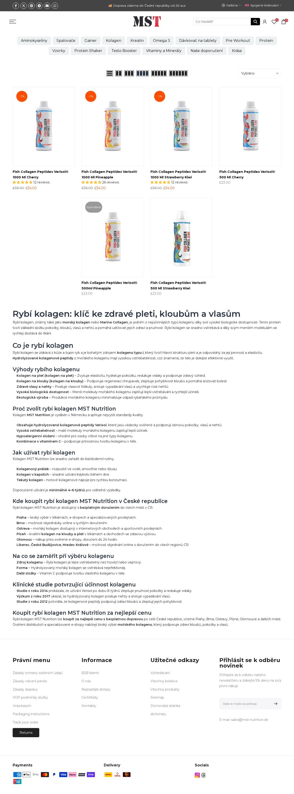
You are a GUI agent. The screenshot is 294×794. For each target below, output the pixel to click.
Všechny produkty (165, 689)
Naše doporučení (207, 51)
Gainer (91, 40)
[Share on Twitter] (23, 6)
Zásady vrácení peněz (30, 681)
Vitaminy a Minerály (163, 51)
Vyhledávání (160, 673)
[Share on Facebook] (16, 6)
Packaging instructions (31, 714)
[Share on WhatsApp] (55, 6)
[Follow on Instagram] (197, 775)
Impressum (22, 706)
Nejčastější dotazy (96, 689)
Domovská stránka (165, 706)
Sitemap (157, 697)
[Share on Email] (47, 6)
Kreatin (137, 40)
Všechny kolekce (164, 681)
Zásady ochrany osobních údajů (38, 673)
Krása (237, 51)
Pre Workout (238, 40)
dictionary (158, 714)
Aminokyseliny (34, 40)
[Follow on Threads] (203, 775)
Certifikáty (90, 697)
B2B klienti (90, 673)
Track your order (25, 722)
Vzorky (58, 51)
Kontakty (89, 706)
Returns (26, 733)
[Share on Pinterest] (31, 6)
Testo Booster (124, 51)
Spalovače (66, 40)
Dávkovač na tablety (198, 40)
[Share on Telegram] (39, 6)
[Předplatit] (274, 703)
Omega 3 (161, 40)
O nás (86, 681)
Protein (266, 40)
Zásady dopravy (25, 689)
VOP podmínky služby (30, 697)
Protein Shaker (88, 51)
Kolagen (113, 40)
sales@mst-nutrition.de (249, 720)
